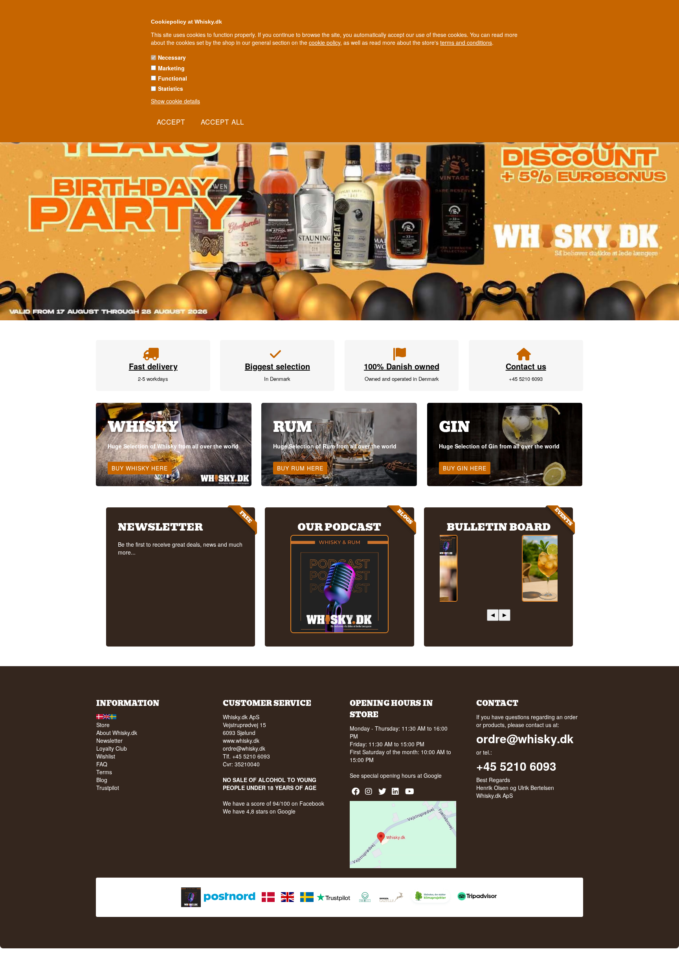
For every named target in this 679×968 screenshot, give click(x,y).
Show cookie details (175, 101)
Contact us (526, 366)
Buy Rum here (300, 468)
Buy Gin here (464, 468)
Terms (104, 772)
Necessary (172, 57)
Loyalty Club (111, 748)
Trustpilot (107, 788)
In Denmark (277, 378)
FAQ (101, 764)
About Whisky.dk (116, 733)
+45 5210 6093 (526, 378)
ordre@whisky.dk (244, 748)
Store (103, 725)
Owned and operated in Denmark (402, 378)
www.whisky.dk (241, 740)
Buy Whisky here (140, 468)
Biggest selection (277, 366)
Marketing (171, 68)
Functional (172, 78)
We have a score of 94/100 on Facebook (273, 803)
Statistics (170, 88)
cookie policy (324, 42)
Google (433, 775)
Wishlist (105, 756)
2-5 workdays (153, 378)
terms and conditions (466, 42)
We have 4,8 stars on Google (259, 811)
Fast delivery (153, 366)
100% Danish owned (401, 366)
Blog (101, 780)
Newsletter (109, 740)
